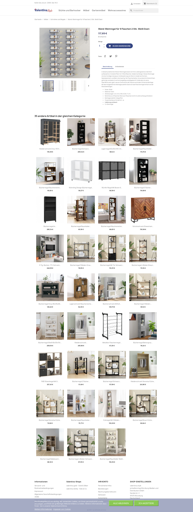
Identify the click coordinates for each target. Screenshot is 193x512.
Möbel (86, 10)
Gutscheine (102, 498)
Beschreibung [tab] (107, 67)
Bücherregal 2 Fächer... (81, 381)
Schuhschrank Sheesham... (143, 226)
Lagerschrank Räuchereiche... (81, 304)
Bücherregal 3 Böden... (143, 304)
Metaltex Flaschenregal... (112, 343)
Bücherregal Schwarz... (81, 149)
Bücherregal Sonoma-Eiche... (50, 420)
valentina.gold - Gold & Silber (77, 486)
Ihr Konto (103, 481)
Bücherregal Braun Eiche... (143, 420)
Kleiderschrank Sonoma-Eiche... (143, 381)
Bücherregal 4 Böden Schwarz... (81, 459)
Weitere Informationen (43, 509)
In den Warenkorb (119, 46)
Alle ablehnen (121, 503)
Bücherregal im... (50, 226)
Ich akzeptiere (146, 503)
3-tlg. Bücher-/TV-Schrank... (50, 265)
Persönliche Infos (104, 486)
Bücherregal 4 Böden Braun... (143, 265)
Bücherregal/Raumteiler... (143, 149)
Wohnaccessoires (117, 10)
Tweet (110, 56)
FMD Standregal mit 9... (50, 381)
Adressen (102, 495)
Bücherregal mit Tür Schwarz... (112, 265)
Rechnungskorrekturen (107, 492)
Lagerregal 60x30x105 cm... (112, 149)
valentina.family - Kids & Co (76, 489)
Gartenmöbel (98, 10)
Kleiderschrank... (81, 343)
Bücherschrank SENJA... (112, 304)
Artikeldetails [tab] (119, 67)
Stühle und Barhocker (70, 10)
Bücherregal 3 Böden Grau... (81, 265)
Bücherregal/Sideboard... (50, 459)
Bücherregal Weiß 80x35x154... (50, 343)
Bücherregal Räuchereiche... (50, 188)
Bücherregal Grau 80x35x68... (50, 304)
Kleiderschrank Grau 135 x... (50, 149)
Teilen (105, 56)
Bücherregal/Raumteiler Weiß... (112, 459)
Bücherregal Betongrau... (143, 343)
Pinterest (116, 56)
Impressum (39, 491)
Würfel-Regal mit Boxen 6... (112, 188)
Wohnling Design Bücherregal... (81, 188)
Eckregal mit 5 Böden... (112, 420)
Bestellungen (103, 489)
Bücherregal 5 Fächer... (143, 188)
